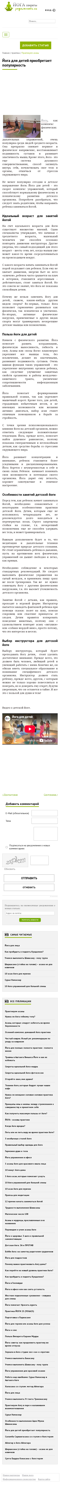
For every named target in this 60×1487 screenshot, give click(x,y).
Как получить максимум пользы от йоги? (26, 1113)
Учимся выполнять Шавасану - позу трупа (26, 958)
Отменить (29, 887)
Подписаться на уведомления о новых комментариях (29, 847)
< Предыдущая (10, 794)
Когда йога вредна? (15, 1126)
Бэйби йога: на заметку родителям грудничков (29, 1251)
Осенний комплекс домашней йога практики (28, 1032)
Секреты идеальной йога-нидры (21, 1066)
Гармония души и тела (16, 1151)
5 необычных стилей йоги (18, 1138)
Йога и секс (11, 1330)
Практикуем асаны (30, 53)
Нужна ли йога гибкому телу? (20, 1016)
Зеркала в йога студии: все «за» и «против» (27, 1352)
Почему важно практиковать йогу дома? (25, 1264)
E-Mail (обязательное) (17, 813)
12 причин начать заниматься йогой (24, 1201)
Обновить (9, 869)
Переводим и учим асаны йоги (20, 1229)
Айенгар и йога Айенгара (18, 1442)
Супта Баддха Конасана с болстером (24, 1458)
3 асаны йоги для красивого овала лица (25, 1163)
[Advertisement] (25, 93)
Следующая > (51, 794)
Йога (44, 120)
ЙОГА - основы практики (17, 1119)
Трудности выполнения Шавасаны (22, 1207)
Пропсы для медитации (17, 1195)
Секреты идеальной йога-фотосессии (24, 1072)
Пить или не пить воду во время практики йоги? (29, 1132)
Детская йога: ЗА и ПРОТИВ (19, 1245)
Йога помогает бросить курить (21, 1305)
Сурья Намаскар (13, 980)
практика (16, 53)
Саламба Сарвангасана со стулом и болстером (29, 1436)
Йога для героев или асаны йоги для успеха (27, 1323)
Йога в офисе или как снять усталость (24, 1289)
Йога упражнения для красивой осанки (25, 1370)
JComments (54, 896)
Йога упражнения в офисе (18, 1157)
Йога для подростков (16, 1257)
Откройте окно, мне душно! (19, 1079)
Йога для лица (12, 945)
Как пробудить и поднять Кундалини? (24, 951)
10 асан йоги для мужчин (18, 973)
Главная (6, 53)
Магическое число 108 (16, 1214)
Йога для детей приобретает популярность (27, 62)
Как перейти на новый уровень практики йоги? (29, 1270)
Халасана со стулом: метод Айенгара (24, 1386)
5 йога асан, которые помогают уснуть (25, 1176)
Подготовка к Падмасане (18, 1317)
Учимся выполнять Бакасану (19, 1358)
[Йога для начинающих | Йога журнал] (21, 5)
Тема (8, 820)
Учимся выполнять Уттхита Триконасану (26, 1399)
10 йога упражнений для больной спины (25, 986)
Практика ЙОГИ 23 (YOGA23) (19, 1311)
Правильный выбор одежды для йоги (24, 1144)
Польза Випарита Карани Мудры (21, 1336)
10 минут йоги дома (15, 1170)
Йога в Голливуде (14, 1283)
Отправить (29, 878)
